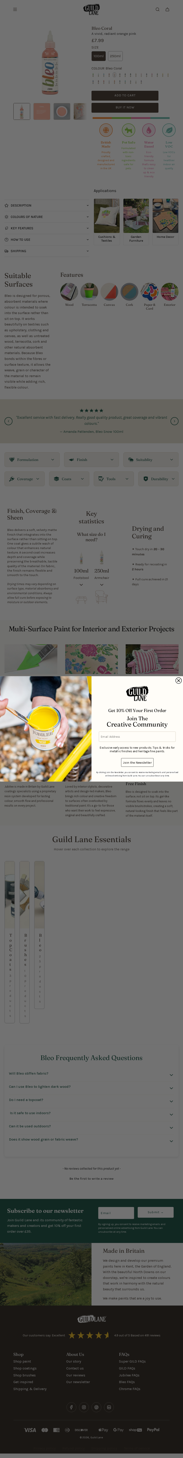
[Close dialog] (178, 681)
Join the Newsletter (137, 763)
